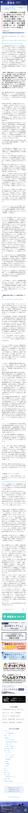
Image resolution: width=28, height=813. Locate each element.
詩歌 (7, 765)
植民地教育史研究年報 (11, 741)
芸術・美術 (7, 778)
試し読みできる (20, 719)
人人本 (5, 719)
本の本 (5, 770)
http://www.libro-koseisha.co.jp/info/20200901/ (12, 299)
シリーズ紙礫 (9, 757)
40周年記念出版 (7, 709)
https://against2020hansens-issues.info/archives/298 (14, 481)
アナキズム (20, 709)
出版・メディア (8, 735)
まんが (14, 709)
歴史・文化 (7, 772)
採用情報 (15, 808)
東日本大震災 (12, 719)
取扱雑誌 (6, 737)
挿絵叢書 (8, 759)
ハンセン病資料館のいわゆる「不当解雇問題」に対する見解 (12, 32)
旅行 (5, 768)
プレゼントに (7, 716)
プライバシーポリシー (17, 810)
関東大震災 (12, 722)
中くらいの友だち (10, 739)
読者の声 (6, 722)
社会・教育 (7, 774)
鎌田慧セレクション (11, 776)
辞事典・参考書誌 (8, 781)
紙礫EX (8, 763)
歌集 (7, 761)
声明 (23, 32)
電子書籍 (19, 722)
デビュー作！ (7, 712)
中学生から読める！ (16, 716)
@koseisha (16, 789)
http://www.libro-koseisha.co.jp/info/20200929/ (12, 43)
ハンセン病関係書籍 (16, 712)
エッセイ (8, 752)
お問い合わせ (16, 809)
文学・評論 (7, 750)
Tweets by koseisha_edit (14, 797)
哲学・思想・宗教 (8, 748)
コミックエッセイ (10, 754)
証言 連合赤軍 (10, 746)
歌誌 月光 (9, 744)
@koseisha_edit (15, 791)
